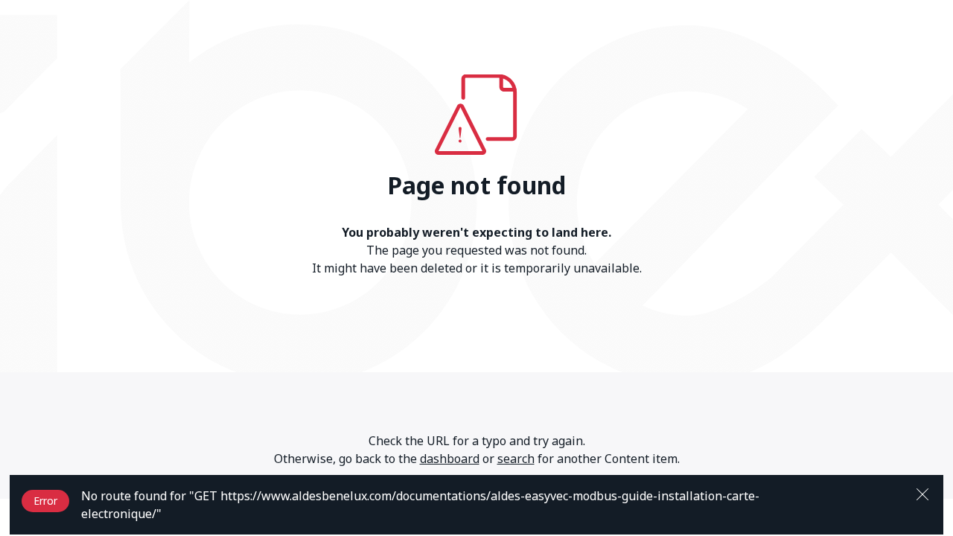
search (516, 458)
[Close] (922, 493)
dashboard (449, 458)
